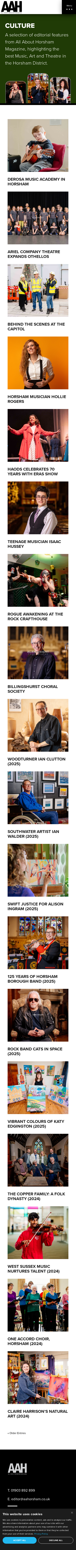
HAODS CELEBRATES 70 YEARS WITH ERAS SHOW (33, 471)
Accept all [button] (19, 1540)
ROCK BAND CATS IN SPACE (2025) (35, 1051)
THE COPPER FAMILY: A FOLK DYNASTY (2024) (36, 1196)
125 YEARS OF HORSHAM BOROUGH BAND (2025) (33, 978)
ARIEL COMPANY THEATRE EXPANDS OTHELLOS (34, 254)
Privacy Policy (41, 1533)
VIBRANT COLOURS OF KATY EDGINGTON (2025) (36, 1123)
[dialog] (38, 1529)
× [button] (72, 1512)
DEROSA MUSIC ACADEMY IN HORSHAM (36, 181)
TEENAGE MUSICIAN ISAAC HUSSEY (34, 543)
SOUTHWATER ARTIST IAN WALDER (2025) (33, 833)
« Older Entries (17, 1433)
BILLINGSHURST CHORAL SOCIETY (33, 688)
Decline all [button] (56, 1540)
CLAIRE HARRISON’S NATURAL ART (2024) (38, 1413)
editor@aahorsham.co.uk (30, 1498)
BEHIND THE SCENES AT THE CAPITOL (36, 326)
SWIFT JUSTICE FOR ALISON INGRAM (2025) (35, 906)
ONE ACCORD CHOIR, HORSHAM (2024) (29, 1341)
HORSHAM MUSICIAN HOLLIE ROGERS (37, 399)
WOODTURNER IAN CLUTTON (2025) (37, 761)
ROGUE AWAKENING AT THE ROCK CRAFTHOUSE (35, 616)
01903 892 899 (23, 1490)
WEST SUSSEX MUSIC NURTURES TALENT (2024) (34, 1268)
